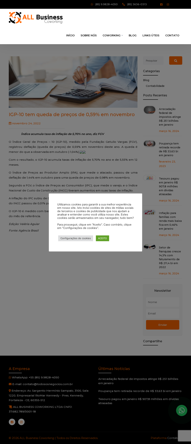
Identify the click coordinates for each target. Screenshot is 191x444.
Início (70, 35)
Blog (133, 35)
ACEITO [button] (102, 238)
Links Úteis (151, 35)
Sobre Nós (89, 35)
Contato (172, 35)
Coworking (111, 35)
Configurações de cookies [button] (75, 238)
